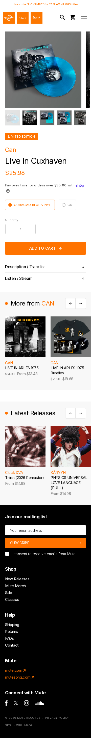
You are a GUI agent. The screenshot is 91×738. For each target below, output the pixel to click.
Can (10, 149)
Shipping (12, 624)
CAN (9, 362)
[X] (16, 703)
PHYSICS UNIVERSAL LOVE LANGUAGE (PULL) (69, 482)
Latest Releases (33, 413)
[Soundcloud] (39, 703)
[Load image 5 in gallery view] (81, 117)
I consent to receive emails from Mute (44, 554)
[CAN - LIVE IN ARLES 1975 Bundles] (71, 336)
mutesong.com (17, 677)
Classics (12, 599)
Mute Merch (15, 585)
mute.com (13, 670)
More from (32, 303)
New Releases (17, 578)
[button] (63, 17)
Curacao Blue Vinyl (32, 205)
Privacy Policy (57, 717)
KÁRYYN (58, 472)
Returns (11, 631)
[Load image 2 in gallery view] (29, 117)
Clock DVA (14, 472)
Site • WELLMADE (19, 725)
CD (70, 205)
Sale (8, 592)
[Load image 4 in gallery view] (64, 117)
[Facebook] (6, 704)
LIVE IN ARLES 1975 (22, 367)
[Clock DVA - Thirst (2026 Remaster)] (25, 446)
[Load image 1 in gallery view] (12, 117)
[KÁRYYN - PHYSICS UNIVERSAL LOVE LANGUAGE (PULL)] (71, 446)
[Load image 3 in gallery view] (47, 117)
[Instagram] (26, 704)
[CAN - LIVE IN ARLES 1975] (25, 336)
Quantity (11, 220)
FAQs (9, 638)
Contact (11, 645)
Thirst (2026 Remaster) (24, 477)
